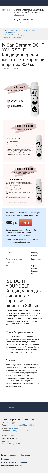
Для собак (14, 30)
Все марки (25, 455)
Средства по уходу (28, 30)
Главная (5, 30)
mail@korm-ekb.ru (26, 425)
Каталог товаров (8, 455)
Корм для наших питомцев (23, 430)
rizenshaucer (13, 428)
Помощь (5, 459)
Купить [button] (25, 223)
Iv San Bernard (9, 33)
